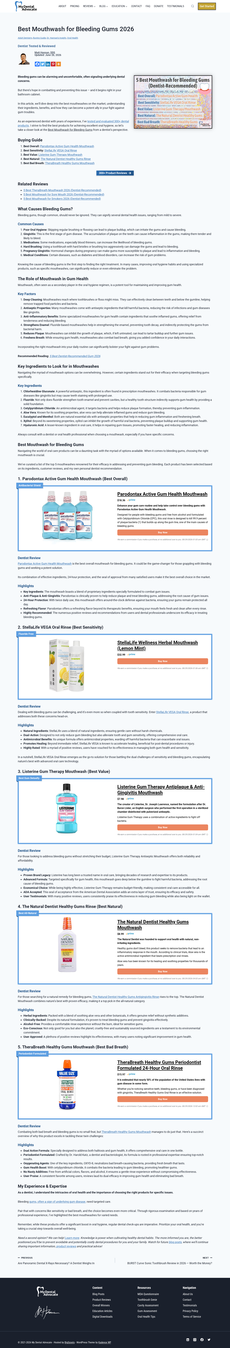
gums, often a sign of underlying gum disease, (57, 1201)
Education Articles (102, 1310)
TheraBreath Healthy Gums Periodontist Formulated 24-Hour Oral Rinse (159, 1065)
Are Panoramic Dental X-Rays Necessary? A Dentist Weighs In (56, 1261)
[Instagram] (195, 1340)
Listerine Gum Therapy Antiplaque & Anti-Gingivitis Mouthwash (161, 789)
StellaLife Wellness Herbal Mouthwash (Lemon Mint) (157, 645)
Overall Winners (101, 1305)
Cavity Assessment (148, 1305)
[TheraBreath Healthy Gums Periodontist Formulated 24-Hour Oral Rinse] (67, 1086)
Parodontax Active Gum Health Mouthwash (67, 146)
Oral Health (72, 38)
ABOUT (62, 6)
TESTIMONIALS (175, 6)
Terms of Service (192, 1316)
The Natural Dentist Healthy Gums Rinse (66, 159)
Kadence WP (104, 1342)
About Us (188, 1294)
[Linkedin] (48, 64)
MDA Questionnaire (148, 1294)
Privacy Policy (190, 1310)
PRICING (74, 6)
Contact (187, 1299)
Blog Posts (98, 1294)
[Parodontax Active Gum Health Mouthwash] (67, 518)
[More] (58, 64)
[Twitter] (42, 64)
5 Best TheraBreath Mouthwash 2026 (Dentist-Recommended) (62, 190)
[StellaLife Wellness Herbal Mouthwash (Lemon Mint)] (67, 667)
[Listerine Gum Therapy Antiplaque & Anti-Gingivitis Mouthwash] (67, 811)
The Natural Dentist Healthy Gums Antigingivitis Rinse (125, 996)
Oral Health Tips (146, 1316)
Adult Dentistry (25, 38)
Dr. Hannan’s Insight (56, 38)
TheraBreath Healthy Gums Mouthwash (70, 163)
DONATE (158, 6)
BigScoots (70, 1342)
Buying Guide (39, 38)
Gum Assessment (147, 1310)
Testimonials (190, 1305)
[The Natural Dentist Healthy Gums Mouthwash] (67, 946)
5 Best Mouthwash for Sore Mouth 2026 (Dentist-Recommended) (63, 194)
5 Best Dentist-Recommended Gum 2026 (75, 356)
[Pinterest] (53, 64)
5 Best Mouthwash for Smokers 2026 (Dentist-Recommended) (62, 198)
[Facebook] (37, 64)
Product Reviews (101, 1299)
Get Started (207, 6)
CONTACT (136, 6)
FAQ (148, 6)
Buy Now (162, 532)
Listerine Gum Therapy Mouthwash (60, 154)
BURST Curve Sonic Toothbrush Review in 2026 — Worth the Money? (169, 1261)
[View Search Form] (192, 6)
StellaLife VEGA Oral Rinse (60, 150)
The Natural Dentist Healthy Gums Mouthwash (153, 924)
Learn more (72, 1237)
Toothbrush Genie (147, 1299)
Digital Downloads (102, 1316)
